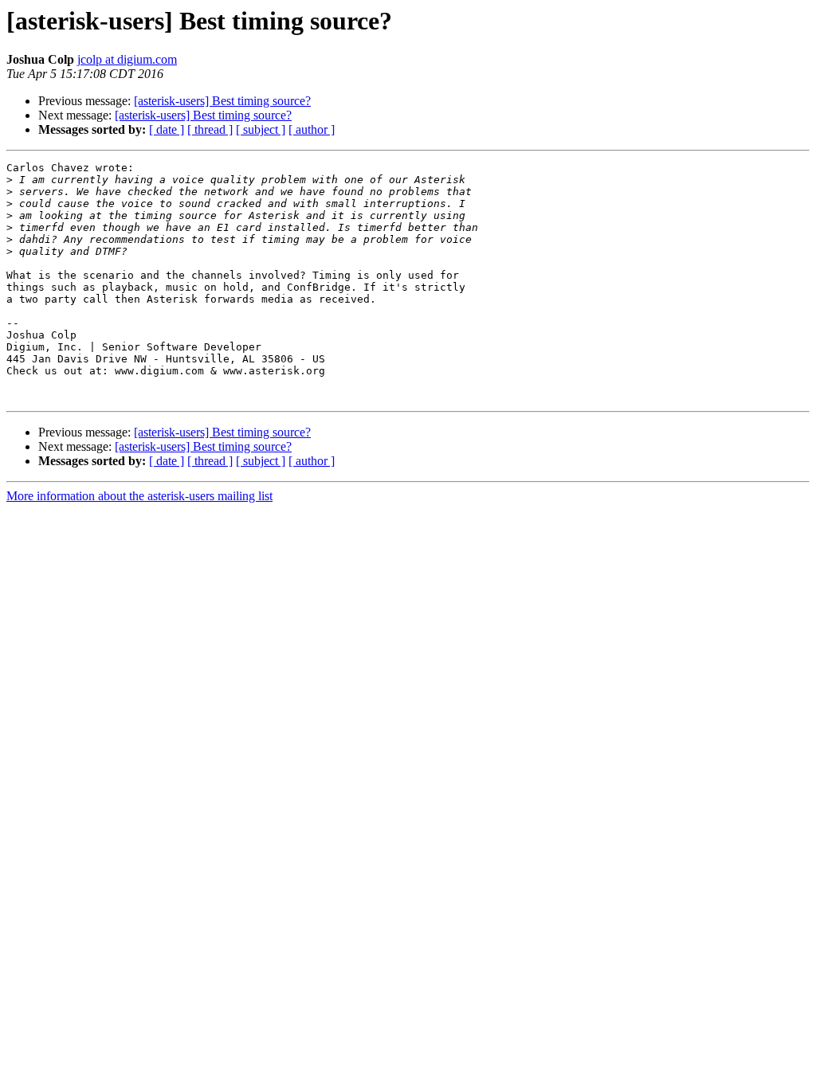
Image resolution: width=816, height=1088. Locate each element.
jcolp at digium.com (127, 59)
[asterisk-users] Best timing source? (222, 101)
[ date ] (166, 129)
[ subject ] (260, 129)
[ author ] (311, 129)
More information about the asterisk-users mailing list (139, 496)
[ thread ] (210, 129)
